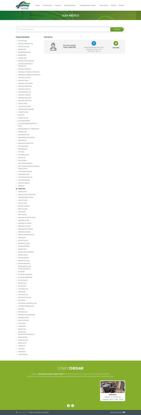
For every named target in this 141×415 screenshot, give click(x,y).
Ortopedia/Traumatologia (27, 303)
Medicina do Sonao (24, 223)
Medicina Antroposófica (26, 217)
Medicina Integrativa (25, 229)
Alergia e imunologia (25, 44)
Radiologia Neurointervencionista (26, 333)
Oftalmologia (23, 289)
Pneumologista (23, 318)
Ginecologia (22, 192)
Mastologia (22, 215)
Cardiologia (22, 58)
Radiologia (22, 329)
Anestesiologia (23, 46)
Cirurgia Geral (23, 80)
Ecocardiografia (24, 121)
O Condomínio (47, 5)
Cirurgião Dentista (25, 101)
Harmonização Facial (25, 197)
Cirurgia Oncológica (25, 83)
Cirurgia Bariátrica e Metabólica (25, 65)
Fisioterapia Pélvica (25, 171)
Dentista (21, 115)
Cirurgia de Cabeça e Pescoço (28, 72)
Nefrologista (23, 240)
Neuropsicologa (24, 261)
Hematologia (22, 200)
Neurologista (23, 255)
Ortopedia (21, 300)
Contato (121, 5)
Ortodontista (23, 295)
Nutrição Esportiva (25, 274)
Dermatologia (23, 118)
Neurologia (22, 249)
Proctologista (23, 320)
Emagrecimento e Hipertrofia (28, 129)
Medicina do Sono (24, 226)
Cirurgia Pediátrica (25, 86)
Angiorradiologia (24, 52)
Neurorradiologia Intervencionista (24, 268)
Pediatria (21, 309)
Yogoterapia (22, 354)
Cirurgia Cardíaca (24, 69)
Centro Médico (22, 412)
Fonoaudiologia (23, 174)
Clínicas (113, 5)
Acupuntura (22, 41)
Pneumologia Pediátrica (26, 315)
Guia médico (104, 5)
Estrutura (58, 5)
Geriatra (21, 186)
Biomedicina (22, 55)
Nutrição (21, 272)
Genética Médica (24, 183)
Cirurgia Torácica (24, 95)
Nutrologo (22, 286)
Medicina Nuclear (24, 232)
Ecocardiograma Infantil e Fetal (27, 125)
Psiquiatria (22, 326)
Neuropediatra (23, 258)
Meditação (22, 238)
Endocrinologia (23, 135)
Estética (21, 152)
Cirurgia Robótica (24, 92)
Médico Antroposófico (26, 235)
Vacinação (22, 352)
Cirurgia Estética (24, 78)
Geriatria (21, 189)
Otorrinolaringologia (26, 306)
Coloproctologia (24, 106)
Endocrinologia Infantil (26, 137)
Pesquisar (117, 29)
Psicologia (22, 323)
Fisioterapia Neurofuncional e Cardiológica (29, 168)
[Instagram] (72, 405)
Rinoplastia (22, 343)
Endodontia (22, 140)
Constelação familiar (26, 109)
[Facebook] (68, 405)
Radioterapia (22, 337)
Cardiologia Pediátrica (26, 61)
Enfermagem (22, 149)
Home (38, 5)
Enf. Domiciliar (23, 146)
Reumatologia (23, 340)
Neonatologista (24, 243)
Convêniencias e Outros (88, 5)
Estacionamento (69, 5)
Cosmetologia (23, 112)
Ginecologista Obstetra (27, 194)
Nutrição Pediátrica (25, 277)
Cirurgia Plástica (24, 89)
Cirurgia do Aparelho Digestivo (29, 75)
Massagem (22, 212)
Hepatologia (22, 203)
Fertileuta (22, 158)
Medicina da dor (23, 220)
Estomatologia (23, 155)
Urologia (21, 349)
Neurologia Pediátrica (26, 252)
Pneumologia (22, 312)
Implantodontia (24, 206)
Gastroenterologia (25, 177)
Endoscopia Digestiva (25, 143)
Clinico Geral (23, 103)
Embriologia (22, 132)
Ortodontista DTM (24, 297)
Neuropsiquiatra (24, 263)
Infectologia (22, 209)
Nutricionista (23, 280)
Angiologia (22, 49)
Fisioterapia (22, 160)
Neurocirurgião (23, 246)
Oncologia (22, 292)
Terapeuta (22, 346)
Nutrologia (22, 283)
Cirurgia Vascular (24, 98)
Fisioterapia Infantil (25, 163)
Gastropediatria (24, 180)
